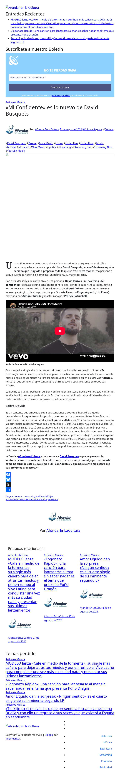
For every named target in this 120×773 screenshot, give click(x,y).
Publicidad (106, 767)
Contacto (106, 761)
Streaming (65, 147)
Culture (109, 129)
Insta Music (46, 143)
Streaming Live (82, 147)
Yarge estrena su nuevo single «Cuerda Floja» (29, 496)
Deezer (32, 143)
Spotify (52, 147)
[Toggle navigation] (8, 4)
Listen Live (71, 143)
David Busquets (16, 143)
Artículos (11, 102)
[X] (60, 484)
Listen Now (86, 143)
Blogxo (49, 735)
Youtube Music (16, 151)
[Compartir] (60, 489)
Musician (23, 147)
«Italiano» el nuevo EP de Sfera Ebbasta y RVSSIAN (32, 499)
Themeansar (13, 738)
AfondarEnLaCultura (47, 129)
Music (99, 143)
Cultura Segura (93, 129)
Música (21, 102)
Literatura (106, 748)
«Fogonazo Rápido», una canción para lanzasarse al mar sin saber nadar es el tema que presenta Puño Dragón (59, 574)
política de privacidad (60, 95)
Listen (59, 143)
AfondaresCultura (29, 456)
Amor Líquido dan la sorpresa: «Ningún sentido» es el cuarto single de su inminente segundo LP (95, 570)
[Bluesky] (60, 479)
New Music (38, 147)
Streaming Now (103, 147)
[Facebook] (60, 474)
